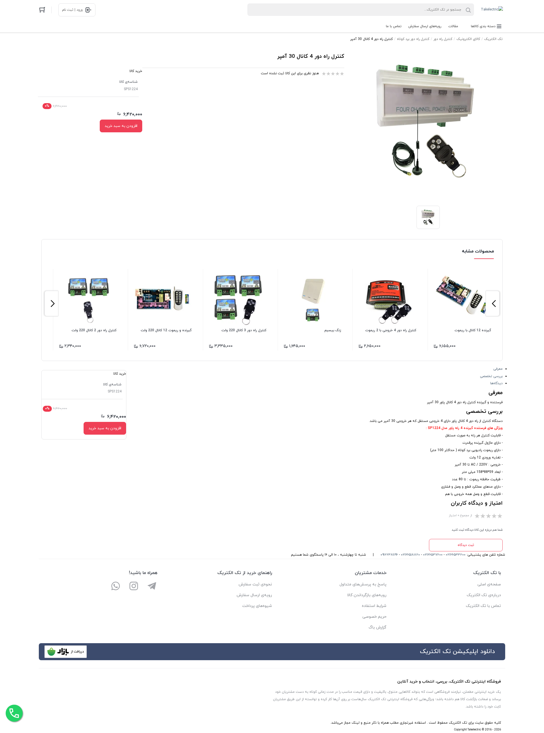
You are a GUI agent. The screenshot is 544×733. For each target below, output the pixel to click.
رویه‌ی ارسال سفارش (254, 595)
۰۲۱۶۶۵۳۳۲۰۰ (456, 555)
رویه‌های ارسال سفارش (424, 26)
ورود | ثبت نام (72, 10)
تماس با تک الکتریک (483, 606)
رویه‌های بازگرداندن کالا (366, 595)
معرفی (498, 369)
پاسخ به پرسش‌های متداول (362, 584)
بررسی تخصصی (491, 376)
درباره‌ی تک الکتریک (484, 595)
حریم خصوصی (374, 616)
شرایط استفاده (374, 606)
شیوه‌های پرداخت (257, 606)
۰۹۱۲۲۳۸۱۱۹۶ (389, 555)
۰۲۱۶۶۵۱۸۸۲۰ (410, 555)
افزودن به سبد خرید (121, 126)
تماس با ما (393, 26)
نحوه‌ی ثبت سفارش (255, 584)
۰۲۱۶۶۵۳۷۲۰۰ (433, 555)
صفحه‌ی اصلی (489, 584)
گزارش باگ (377, 627)
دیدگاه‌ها (496, 383)
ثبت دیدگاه (466, 545)
